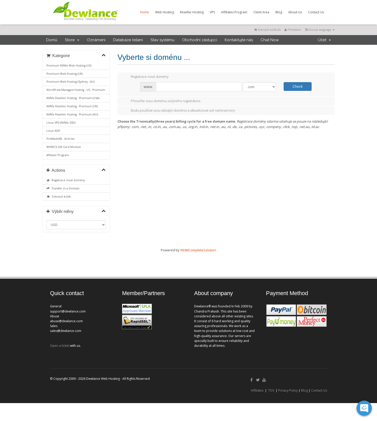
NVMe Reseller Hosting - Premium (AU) (72, 114)
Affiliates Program (234, 12)
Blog (278, 12)
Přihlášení (294, 29)
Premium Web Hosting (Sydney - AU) (70, 81)
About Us (295, 12)
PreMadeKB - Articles (60, 139)
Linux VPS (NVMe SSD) (60, 122)
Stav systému (162, 40)
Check (298, 86)
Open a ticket (59, 345)
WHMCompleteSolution (198, 250)
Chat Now (270, 40)
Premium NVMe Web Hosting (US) (68, 65)
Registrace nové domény (67, 180)
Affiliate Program (57, 155)
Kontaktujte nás (239, 40)
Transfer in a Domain (65, 188)
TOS (271, 390)
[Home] (85, 21)
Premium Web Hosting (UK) (64, 73)
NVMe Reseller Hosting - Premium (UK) (72, 106)
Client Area (261, 12)
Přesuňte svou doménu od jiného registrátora (165, 101)
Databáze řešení (128, 40)
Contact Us (316, 12)
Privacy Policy (288, 390)
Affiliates (257, 390)
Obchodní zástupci (199, 40)
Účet (323, 40)
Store (71, 40)
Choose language (319, 29)
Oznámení (96, 40)
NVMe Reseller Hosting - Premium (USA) (73, 98)
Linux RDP (53, 131)
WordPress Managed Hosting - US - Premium (75, 90)
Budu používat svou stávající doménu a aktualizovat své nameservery (183, 110)
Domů (51, 40)
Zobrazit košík (60, 196)
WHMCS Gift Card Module (63, 147)
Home (144, 12)
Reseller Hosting (192, 12)
